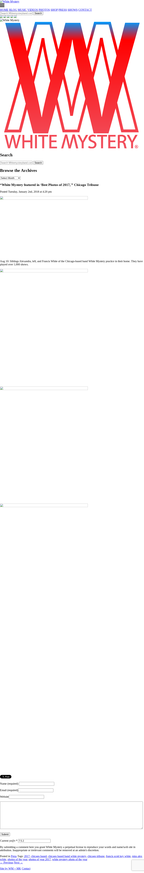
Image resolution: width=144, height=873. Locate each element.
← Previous (6, 862)
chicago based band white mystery (67, 856)
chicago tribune (95, 856)
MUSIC (22, 9)
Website (4, 796)
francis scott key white (118, 856)
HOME (4, 9)
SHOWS (73, 9)
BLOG (13, 9)
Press (14, 856)
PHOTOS (44, 9)
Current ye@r (8, 840)
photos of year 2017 (40, 859)
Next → (18, 862)
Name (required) (9, 783)
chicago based (39, 856)
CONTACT (85, 9)
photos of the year (17, 859)
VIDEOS (32, 9)
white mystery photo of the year (69, 859)
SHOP (54, 9)
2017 (27, 856)
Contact (26, 868)
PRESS (62, 9)
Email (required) (9, 790)
